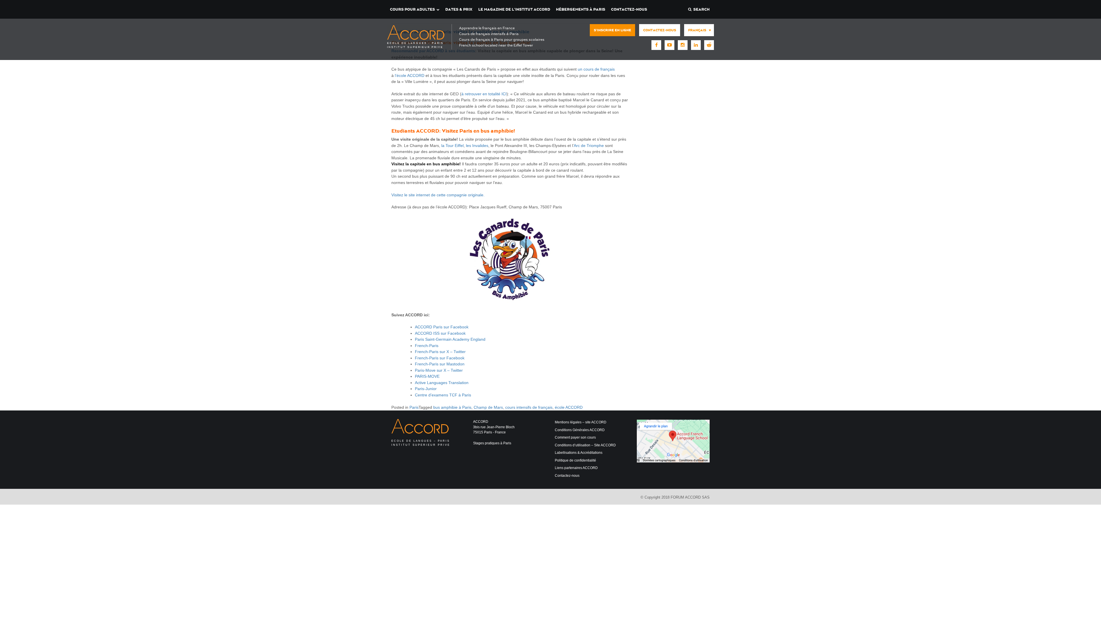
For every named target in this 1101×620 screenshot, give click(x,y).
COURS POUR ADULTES (412, 9)
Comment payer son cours (575, 437)
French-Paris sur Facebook (439, 358)
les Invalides (477, 145)
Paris (414, 407)
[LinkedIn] (696, 45)
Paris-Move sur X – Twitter (439, 370)
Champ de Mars (488, 407)
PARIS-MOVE (427, 376)
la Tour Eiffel (452, 145)
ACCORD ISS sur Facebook (440, 333)
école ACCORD (569, 407)
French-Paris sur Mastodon (439, 364)
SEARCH (701, 9)
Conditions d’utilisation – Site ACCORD (585, 445)
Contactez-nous (629, 9)
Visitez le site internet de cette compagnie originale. (438, 195)
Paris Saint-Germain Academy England (450, 339)
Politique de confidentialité (575, 460)
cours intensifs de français (529, 407)
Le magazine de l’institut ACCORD (514, 9)
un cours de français (596, 69)
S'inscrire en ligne (612, 30)
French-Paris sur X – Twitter (440, 351)
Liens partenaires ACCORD (576, 468)
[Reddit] (709, 45)
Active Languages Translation (441, 382)
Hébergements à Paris (580, 9)
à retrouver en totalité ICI (484, 94)
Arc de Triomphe (589, 145)
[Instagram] (683, 45)
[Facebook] (656, 45)
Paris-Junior (426, 388)
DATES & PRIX (459, 9)
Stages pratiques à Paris (492, 443)
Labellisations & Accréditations (578, 453)
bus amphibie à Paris (452, 407)
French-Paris (426, 345)
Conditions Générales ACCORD (580, 430)
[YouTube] (669, 45)
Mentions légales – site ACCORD (580, 422)
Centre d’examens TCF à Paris (443, 395)
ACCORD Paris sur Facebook (441, 327)
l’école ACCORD (409, 75)
